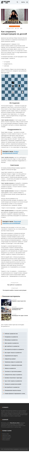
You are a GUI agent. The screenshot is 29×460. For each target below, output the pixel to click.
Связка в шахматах (10, 368)
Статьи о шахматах (14, 26)
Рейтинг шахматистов (11, 333)
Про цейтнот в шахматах (14, 284)
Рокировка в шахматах (11, 337)
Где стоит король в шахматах (13, 381)
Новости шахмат (6, 438)
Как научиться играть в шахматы (14, 349)
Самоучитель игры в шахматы (13, 374)
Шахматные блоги (6, 436)
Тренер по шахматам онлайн (13, 384)
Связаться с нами (6, 435)
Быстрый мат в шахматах (12, 387)
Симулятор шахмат (10, 359)
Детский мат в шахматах (12, 346)
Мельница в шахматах (11, 340)
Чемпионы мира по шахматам (13, 362)
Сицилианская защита (11, 355)
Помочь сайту (5, 434)
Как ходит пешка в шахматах (13, 352)
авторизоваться (5, 326)
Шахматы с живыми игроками (13, 365)
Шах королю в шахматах (12, 343)
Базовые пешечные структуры (13, 377)
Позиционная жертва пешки (13, 390)
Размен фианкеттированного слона (15, 393)
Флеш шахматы (6, 439)
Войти (23, 2)
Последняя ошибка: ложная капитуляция (14, 290)
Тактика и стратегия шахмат (13, 371)
